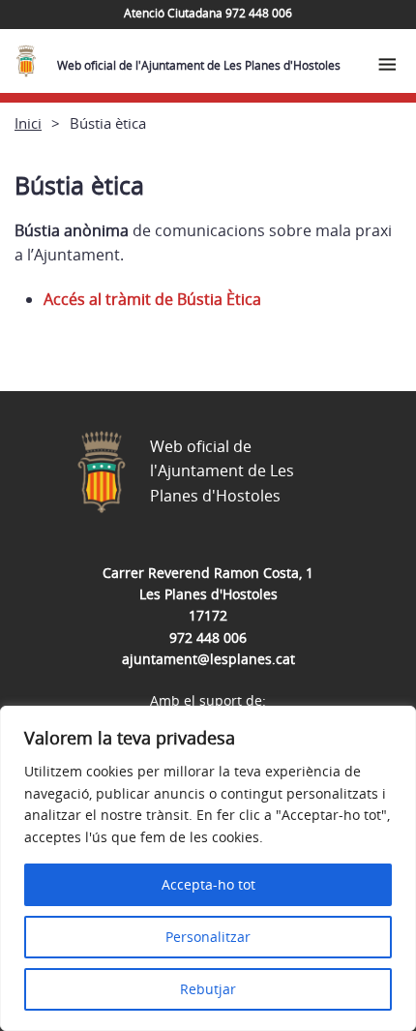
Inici (28, 123)
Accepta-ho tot (208, 884)
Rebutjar (208, 989)
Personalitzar (208, 936)
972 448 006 (208, 637)
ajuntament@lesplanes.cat (208, 659)
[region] (208, 868)
